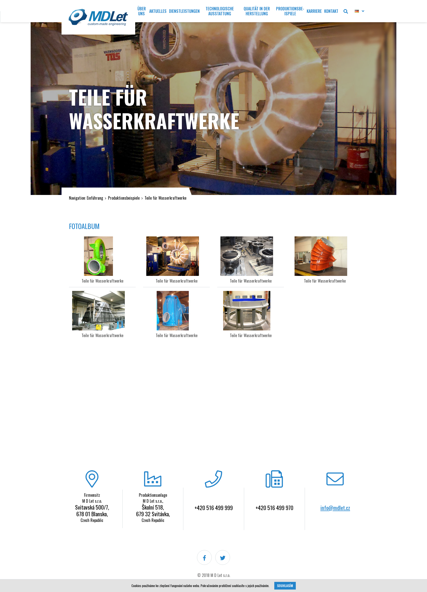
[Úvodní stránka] (98, 17)
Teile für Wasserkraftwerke (165, 198)
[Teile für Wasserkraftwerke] (102, 256)
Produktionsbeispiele (124, 198)
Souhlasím (285, 585)
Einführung (95, 198)
